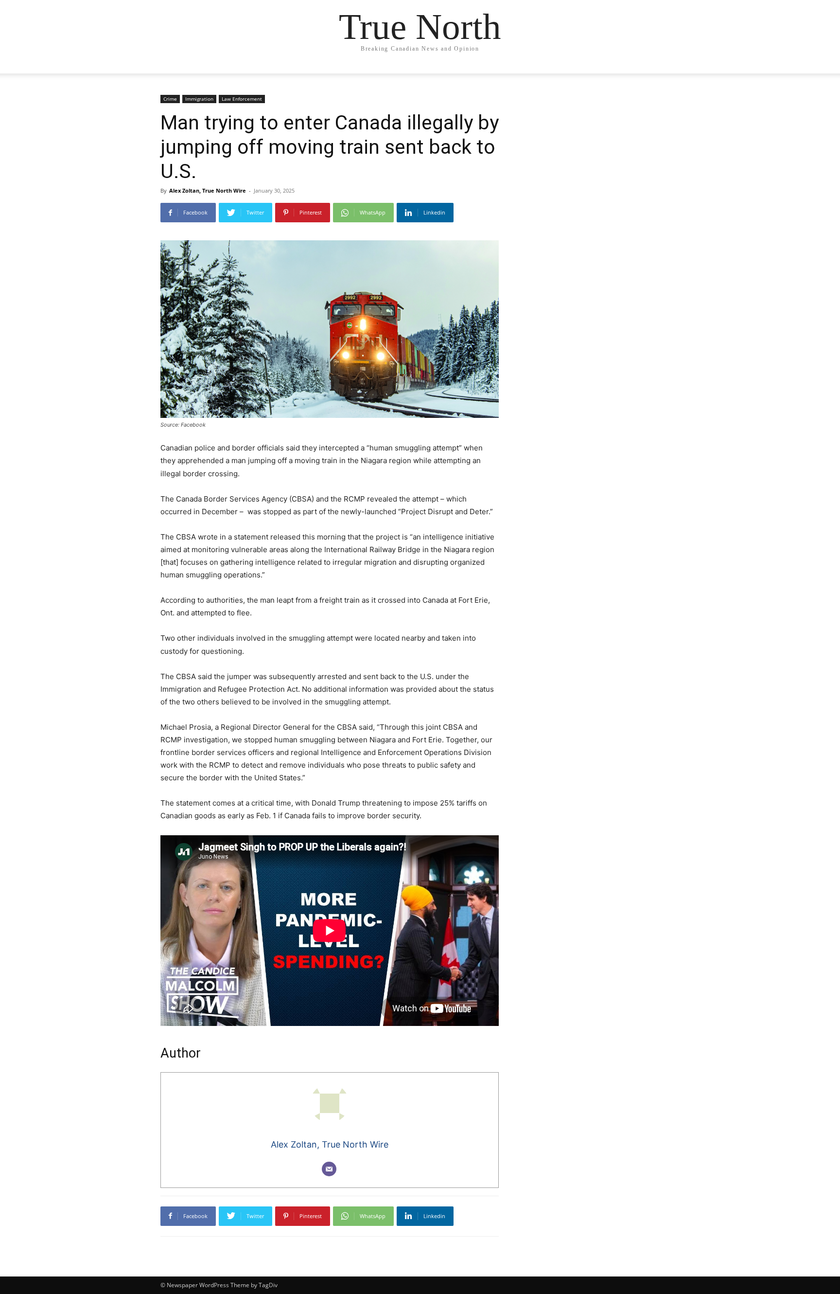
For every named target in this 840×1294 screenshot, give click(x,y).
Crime (170, 98)
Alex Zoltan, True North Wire (207, 190)
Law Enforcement (242, 98)
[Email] (329, 1169)
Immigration (199, 98)
